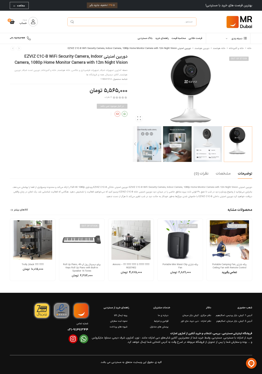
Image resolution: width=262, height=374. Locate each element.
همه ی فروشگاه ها (95, 75)
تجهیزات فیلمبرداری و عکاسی (85, 70)
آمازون (118, 70)
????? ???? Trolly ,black (33, 264)
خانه (249, 48)
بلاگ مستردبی (145, 38)
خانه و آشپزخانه (236, 48)
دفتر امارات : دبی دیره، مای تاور (196, 321)
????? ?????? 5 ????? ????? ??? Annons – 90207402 (131, 266)
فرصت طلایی (195, 38)
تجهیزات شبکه (107, 70)
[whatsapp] (83, 338)
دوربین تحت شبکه (31, 70)
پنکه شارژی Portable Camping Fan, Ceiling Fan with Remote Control (229, 266)
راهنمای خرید (162, 38)
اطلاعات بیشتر (229, 274)
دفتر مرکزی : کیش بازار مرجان (196, 315)
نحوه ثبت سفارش (118, 321)
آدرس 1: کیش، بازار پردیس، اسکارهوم (234, 315)
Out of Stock (239, 58)
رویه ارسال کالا (120, 315)
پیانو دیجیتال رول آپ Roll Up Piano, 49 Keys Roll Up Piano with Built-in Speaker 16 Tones (82, 268)
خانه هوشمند (219, 48)
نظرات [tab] (201, 174)
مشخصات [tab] (223, 173)
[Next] (135, 144)
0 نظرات (108, 97)
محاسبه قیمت (178, 38)
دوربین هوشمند (201, 48)
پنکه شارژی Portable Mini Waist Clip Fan (180, 266)
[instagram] (73, 338)
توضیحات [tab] (245, 173)
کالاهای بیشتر (21, 210)
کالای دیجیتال (112, 75)
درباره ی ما (163, 315)
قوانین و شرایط (161, 321)
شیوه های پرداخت (118, 327)
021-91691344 (17, 38)
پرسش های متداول (159, 327)
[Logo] (239, 22)
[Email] (117, 114)
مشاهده (21, 5)
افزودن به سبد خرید (131, 274)
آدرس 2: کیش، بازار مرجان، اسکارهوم (234, 321)
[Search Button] (72, 22)
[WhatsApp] (124, 114)
